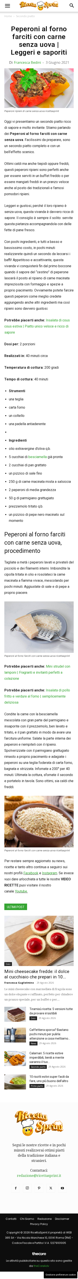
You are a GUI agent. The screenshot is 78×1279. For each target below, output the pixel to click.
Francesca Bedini (27, 62)
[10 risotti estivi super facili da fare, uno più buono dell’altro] (15, 1081)
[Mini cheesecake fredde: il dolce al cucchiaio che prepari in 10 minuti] (39, 941)
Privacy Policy (39, 1224)
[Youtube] (62, 1188)
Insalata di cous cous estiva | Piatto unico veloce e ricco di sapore (37, 326)
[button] (7, 6)
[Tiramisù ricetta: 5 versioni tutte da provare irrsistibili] (15, 1014)
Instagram (49, 873)
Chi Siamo (27, 1219)
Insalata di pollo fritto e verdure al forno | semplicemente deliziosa (37, 696)
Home (8, 16)
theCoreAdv (41, 1266)
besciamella (37, 457)
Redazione (44, 1219)
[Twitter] (50, 1188)
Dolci (8, 964)
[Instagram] (27, 1188)
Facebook (30, 873)
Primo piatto (37, 1085)
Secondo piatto (25, 16)
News (33, 1043)
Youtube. (21, 891)
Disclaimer (62, 1219)
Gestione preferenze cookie (61, 1274)
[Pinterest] (39, 1188)
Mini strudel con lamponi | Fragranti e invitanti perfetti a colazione (37, 672)
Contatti (11, 1219)
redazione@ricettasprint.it (39, 1176)
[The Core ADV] (39, 1255)
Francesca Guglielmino (19, 982)
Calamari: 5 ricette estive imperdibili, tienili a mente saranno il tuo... (46, 1057)
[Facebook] (15, 1188)
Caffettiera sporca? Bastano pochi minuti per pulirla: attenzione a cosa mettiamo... (49, 1034)
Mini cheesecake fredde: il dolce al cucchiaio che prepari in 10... (36, 974)
